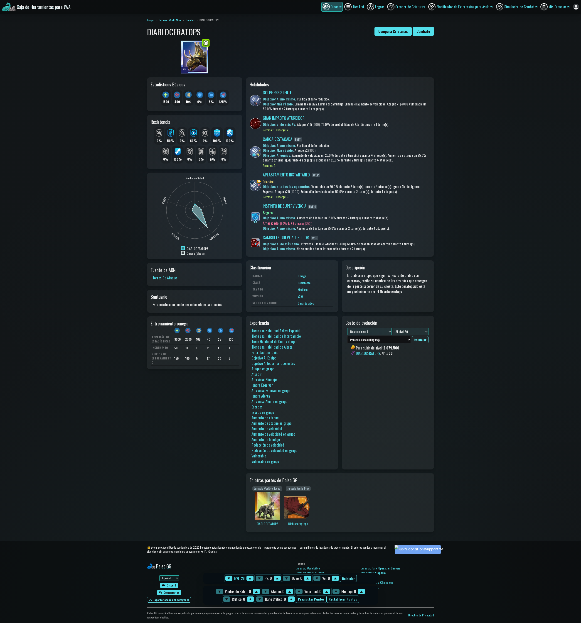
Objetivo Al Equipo (263, 358)
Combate (423, 31)
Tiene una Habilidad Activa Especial (275, 330)
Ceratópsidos (306, 303)
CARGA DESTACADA (277, 139)
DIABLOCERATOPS (368, 353)
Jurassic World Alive (170, 20)
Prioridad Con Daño (264, 352)
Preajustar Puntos (311, 599)
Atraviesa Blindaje (264, 379)
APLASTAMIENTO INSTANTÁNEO (286, 175)
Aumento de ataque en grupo (271, 423)
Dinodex (190, 20)
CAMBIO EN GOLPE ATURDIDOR (286, 237)
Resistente (304, 282)
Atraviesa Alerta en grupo (269, 401)
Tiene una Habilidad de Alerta (272, 347)
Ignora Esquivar (262, 385)
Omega (302, 276)
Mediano (303, 289)
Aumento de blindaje (265, 439)
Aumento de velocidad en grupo (273, 434)
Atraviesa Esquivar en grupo (270, 390)
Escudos (257, 407)
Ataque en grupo (262, 368)
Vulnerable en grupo (265, 461)
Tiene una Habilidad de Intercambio (276, 336)
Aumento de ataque (264, 417)
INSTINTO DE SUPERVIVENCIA (284, 206)
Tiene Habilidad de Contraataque (274, 341)
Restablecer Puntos (343, 599)
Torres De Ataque (165, 278)
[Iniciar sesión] (576, 7)
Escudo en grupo (262, 412)
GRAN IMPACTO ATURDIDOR (284, 118)
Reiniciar (348, 578)
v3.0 (300, 296)
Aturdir (256, 374)
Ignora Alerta (260, 396)
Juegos (151, 20)
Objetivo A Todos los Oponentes (273, 363)
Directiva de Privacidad (421, 615)
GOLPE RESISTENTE (277, 92)
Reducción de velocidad (267, 445)
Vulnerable (258, 456)
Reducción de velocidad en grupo (274, 450)
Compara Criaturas (393, 31)
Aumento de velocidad (266, 428)
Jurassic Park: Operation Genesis (380, 568)
